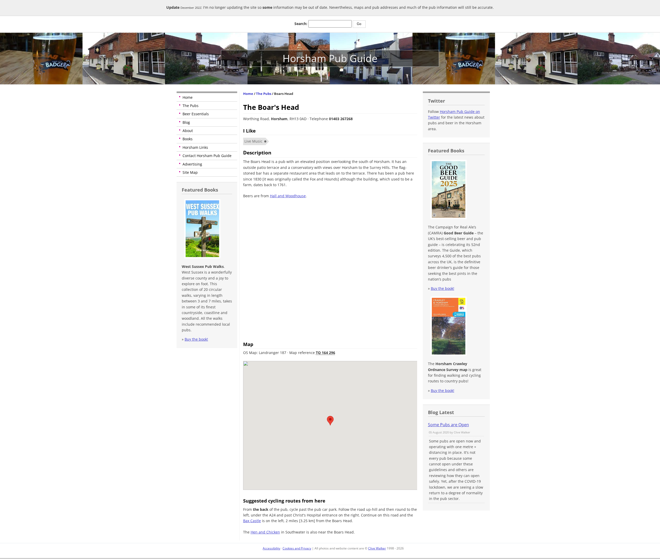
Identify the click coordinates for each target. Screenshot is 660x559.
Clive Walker (377, 548)
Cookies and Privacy (297, 548)
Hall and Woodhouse (288, 195)
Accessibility (271, 548)
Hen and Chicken (265, 532)
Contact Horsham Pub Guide (207, 155)
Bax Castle (252, 520)
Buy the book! (196, 339)
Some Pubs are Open (448, 425)
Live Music (253, 141)
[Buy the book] (202, 256)
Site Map (190, 172)
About (188, 130)
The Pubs (191, 105)
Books (188, 138)
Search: (300, 23)
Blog (186, 122)
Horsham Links (195, 147)
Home (188, 97)
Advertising (192, 164)
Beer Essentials (196, 113)
